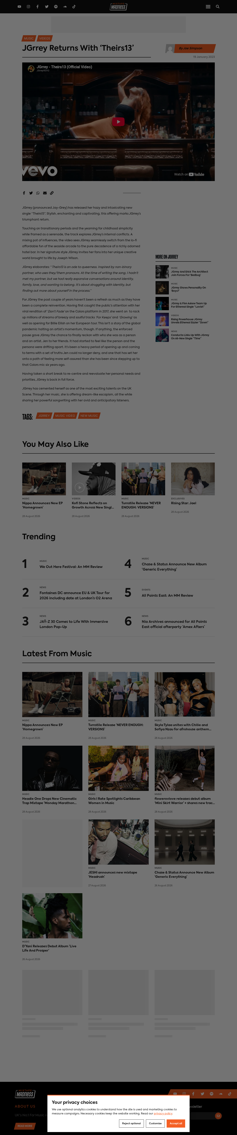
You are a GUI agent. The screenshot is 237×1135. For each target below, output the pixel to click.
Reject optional (131, 1123)
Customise (155, 1123)
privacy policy (163, 1113)
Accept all (176, 1123)
